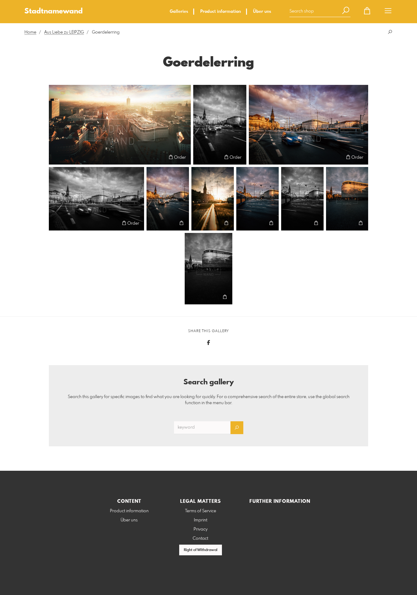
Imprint (200, 520)
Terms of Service (200, 511)
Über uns (262, 11)
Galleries (179, 11)
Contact (200, 538)
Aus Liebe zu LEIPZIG (64, 32)
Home (30, 32)
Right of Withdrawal (200, 550)
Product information (220, 11)
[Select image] (56, 157)
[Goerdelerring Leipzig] (120, 125)
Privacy (201, 529)
